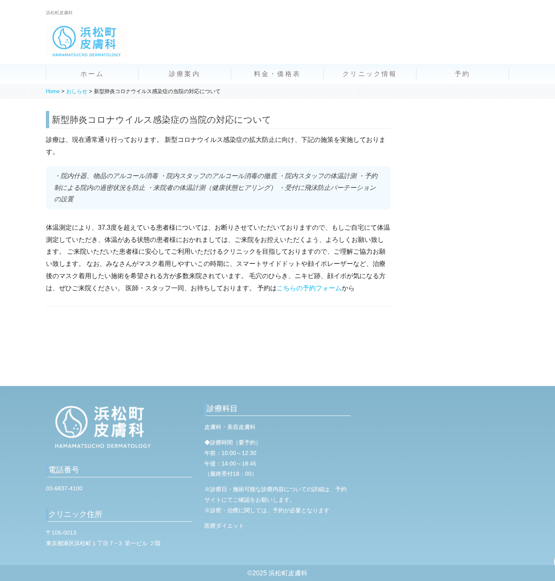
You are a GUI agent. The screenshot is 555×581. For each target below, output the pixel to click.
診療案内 (184, 74)
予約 (462, 74)
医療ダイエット (224, 525)
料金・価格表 (277, 74)
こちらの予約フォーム (309, 288)
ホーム (92, 74)
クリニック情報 (370, 74)
